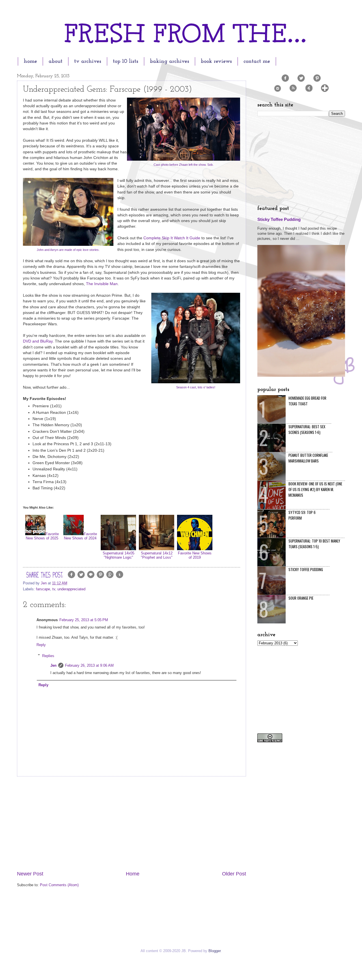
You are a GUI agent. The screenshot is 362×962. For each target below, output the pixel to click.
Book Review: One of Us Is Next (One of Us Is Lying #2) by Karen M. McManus (315, 489)
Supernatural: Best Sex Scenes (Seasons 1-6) (306, 429)
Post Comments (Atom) (59, 885)
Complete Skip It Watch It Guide (171, 238)
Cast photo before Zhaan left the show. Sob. (184, 164)
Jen (53, 665)
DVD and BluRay (38, 341)
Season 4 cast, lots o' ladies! (195, 387)
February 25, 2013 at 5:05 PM (83, 620)
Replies (48, 655)
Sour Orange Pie (300, 598)
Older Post (234, 874)
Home (132, 874)
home (30, 61)
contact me (257, 61)
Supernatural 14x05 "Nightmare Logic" (118, 555)
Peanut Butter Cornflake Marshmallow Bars (308, 458)
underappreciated (71, 589)
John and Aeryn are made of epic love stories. (68, 249)
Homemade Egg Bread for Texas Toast (307, 400)
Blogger (214, 951)
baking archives (169, 61)
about (56, 61)
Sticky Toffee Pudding (279, 219)
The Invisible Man (102, 284)
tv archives (87, 61)
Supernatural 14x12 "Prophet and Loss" (157, 555)
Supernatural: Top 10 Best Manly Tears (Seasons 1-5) (314, 543)
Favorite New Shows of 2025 (42, 536)
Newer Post (30, 874)
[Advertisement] (131, 823)
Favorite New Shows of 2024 (80, 536)
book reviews (216, 61)
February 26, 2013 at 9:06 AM (89, 665)
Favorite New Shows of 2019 (195, 555)
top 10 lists (125, 61)
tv (53, 589)
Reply (41, 645)
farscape (43, 589)
